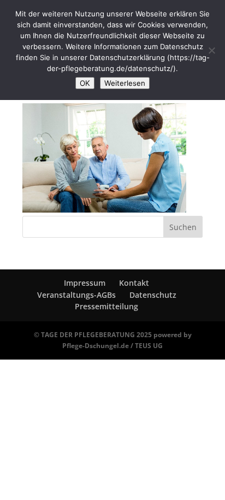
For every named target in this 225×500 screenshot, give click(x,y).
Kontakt (134, 283)
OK (85, 83)
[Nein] (211, 50)
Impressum (84, 283)
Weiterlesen (124, 83)
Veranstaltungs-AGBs (76, 295)
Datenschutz (152, 295)
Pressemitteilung (106, 306)
